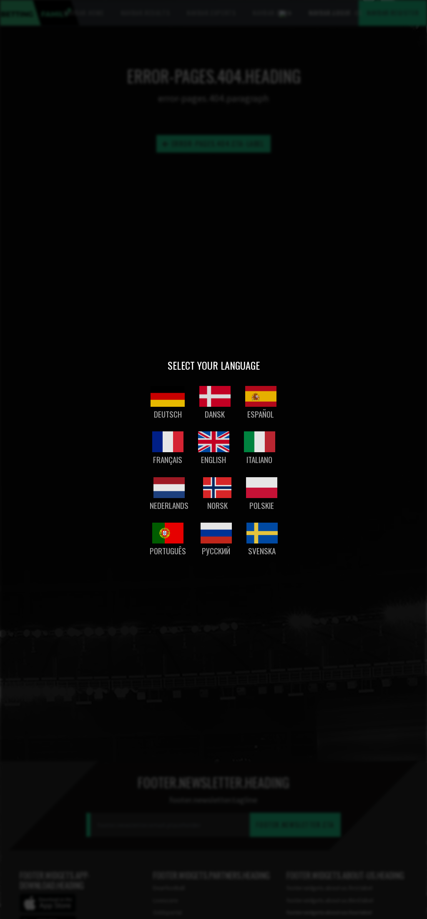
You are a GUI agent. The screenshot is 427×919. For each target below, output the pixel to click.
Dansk (215, 414)
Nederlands (169, 505)
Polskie (261, 505)
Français (167, 459)
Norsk (217, 505)
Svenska (262, 551)
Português (168, 551)
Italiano (259, 459)
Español (260, 414)
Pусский (216, 551)
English (213, 459)
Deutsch (168, 414)
